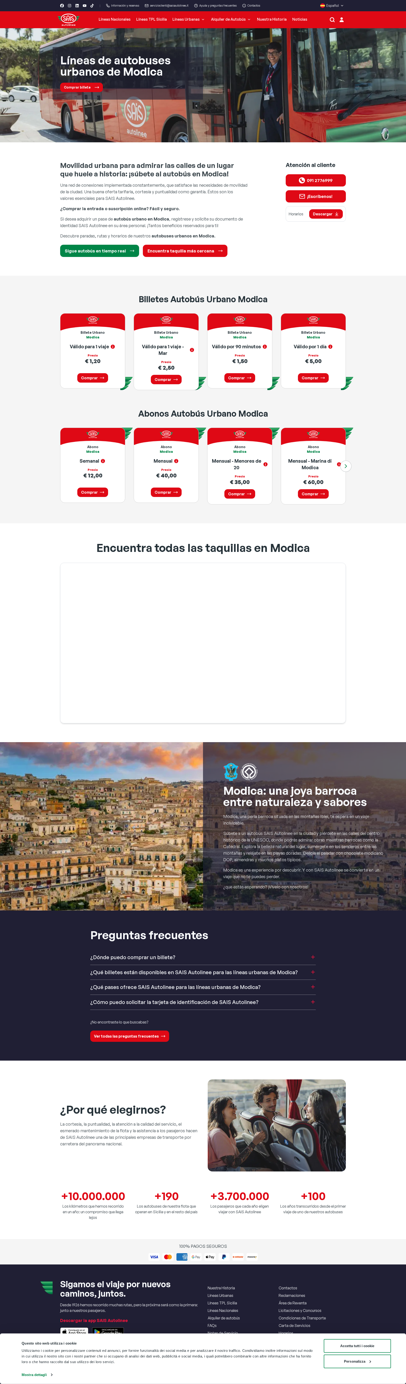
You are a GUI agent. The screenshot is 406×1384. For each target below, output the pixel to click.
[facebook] (62, 6)
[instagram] (69, 6)
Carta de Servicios (294, 1325)
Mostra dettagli (34, 1375)
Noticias (299, 19)
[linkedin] (77, 6)
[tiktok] (92, 6)
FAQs (212, 1325)
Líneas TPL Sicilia (151, 19)
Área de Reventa (293, 1303)
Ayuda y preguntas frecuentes (218, 5)
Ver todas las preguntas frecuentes (126, 1036)
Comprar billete (77, 87)
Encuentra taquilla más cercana (181, 250)
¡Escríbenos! (319, 196)
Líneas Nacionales (115, 19)
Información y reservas (125, 5)
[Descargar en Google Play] (108, 1332)
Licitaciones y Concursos (300, 1310)
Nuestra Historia (272, 19)
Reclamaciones (292, 1295)
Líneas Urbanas (186, 19)
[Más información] (113, 346)
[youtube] (84, 6)
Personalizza (354, 1361)
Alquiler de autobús (224, 1318)
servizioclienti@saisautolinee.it (169, 5)
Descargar (322, 214)
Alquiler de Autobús (228, 19)
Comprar (89, 378)
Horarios (286, 1333)
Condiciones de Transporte (302, 1318)
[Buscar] (332, 20)
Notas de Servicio (223, 1333)
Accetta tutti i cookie (357, 1346)
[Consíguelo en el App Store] (74, 1332)
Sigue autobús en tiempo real (95, 250)
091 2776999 (319, 180)
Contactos (253, 5)
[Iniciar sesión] (341, 20)
